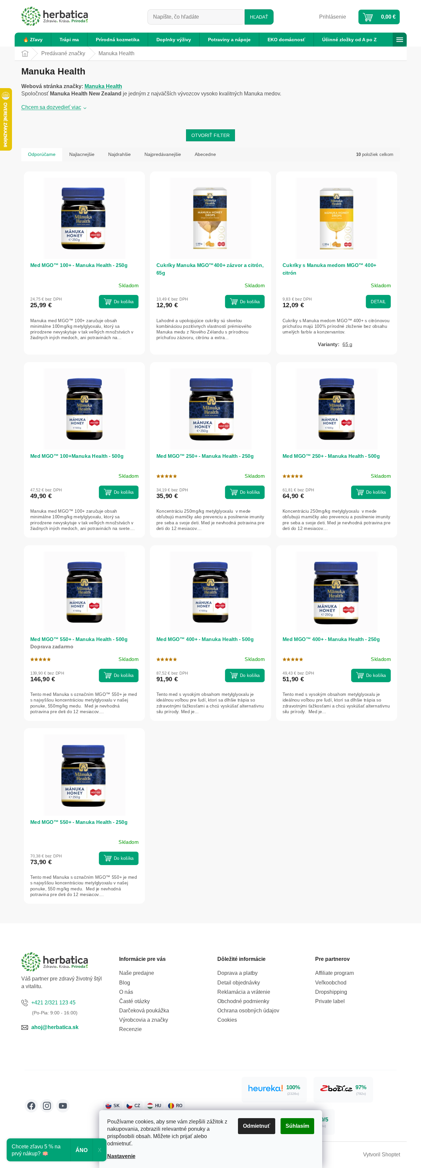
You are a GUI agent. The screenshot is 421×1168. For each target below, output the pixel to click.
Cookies (227, 1020)
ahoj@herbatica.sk (55, 1027)
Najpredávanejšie (162, 154)
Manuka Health (103, 86)
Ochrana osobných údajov (248, 1010)
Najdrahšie (119, 154)
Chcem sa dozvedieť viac (51, 107)
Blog (124, 982)
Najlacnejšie (82, 154)
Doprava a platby (237, 973)
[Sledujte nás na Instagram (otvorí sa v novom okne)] (47, 1105)
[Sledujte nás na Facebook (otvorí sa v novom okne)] (31, 1105)
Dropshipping (331, 992)
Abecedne (205, 154)
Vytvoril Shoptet (381, 1154)
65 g (347, 344)
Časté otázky (134, 1001)
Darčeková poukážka (144, 1010)
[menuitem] (32, 39)
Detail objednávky (238, 982)
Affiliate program (334, 973)
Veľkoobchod (330, 982)
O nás (126, 992)
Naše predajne (136, 973)
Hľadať (259, 17)
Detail (378, 301)
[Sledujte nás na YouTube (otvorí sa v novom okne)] (63, 1105)
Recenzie (130, 1029)
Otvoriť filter (210, 135)
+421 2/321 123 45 (53, 1002)
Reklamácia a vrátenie (243, 992)
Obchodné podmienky (243, 1001)
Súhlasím (297, 1126)
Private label (330, 1001)
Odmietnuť (256, 1126)
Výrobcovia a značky (143, 1020)
